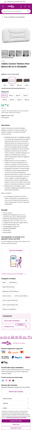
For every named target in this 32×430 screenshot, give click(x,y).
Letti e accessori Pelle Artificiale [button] (11, 300)
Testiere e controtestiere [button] (9, 309)
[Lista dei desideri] (25, 6)
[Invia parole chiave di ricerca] (28, 11)
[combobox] (16, 11)
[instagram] (6, 380)
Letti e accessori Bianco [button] (21, 296)
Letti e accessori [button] (7, 296)
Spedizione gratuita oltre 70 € (16, 2)
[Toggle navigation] (3, 6)
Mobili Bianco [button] (13, 282)
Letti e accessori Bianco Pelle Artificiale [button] (11, 305)
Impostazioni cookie (16, 428)
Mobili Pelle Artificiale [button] (8, 287)
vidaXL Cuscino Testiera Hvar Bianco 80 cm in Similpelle (15, 65)
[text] (5, 106)
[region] (16, 419)
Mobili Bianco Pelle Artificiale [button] (10, 291)
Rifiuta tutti (16, 424)
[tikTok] (13, 380)
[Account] (21, 6)
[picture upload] (16, 261)
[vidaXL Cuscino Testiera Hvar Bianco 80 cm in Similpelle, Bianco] (16, 35)
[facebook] (3, 380)
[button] (5, 82)
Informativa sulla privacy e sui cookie (16, 417)
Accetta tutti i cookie (16, 421)
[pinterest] (10, 380)
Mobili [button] (4, 282)
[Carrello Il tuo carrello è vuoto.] (29, 6)
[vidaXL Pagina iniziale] (11, 6)
